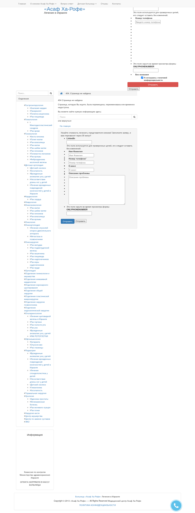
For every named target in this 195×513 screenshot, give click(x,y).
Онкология (30, 222)
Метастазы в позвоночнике (36, 238)
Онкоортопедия (32, 224)
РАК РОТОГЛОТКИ (39, 336)
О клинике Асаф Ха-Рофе (42, 3)
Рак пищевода (37, 116)
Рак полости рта (38, 324)
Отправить (153, 84)
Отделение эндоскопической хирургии (36, 309)
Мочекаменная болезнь (37, 403)
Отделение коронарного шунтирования (36, 286)
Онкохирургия (31, 242)
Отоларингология (33, 313)
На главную (65, 125)
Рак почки (35, 410)
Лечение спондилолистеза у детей (39, 373)
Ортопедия (30, 270)
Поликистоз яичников (40, 153)
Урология (29, 396)
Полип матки (37, 139)
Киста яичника (37, 136)
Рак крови (35, 130)
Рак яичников (37, 150)
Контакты (116, 3)
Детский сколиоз (38, 167)
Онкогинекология (33, 204)
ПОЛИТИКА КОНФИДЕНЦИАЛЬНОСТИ (97, 505)
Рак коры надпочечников (37, 263)
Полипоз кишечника (40, 113)
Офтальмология (33, 338)
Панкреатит (36, 110)
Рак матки (35, 145)
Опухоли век (36, 344)
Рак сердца (36, 199)
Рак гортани (36, 321)
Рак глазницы (37, 347)
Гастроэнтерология (34, 105)
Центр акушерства (33, 415)
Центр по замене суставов (37, 418)
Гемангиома (36, 387)
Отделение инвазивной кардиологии (35, 280)
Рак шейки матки (38, 147)
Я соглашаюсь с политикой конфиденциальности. (155, 79)
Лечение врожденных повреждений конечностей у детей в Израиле (40, 189)
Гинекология (31, 133)
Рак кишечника (37, 253)
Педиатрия (30, 350)
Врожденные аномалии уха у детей (40, 175)
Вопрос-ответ (67, 3)
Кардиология (31, 196)
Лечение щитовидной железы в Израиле (40, 317)
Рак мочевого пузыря (40, 407)
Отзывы (104, 3)
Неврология (30, 202)
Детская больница (86, 3)
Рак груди (35, 267)
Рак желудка (36, 244)
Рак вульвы (36, 156)
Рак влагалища (38, 142)
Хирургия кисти (32, 413)
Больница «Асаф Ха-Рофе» (88, 496)
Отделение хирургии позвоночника (34, 303)
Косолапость (36, 170)
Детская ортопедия (34, 165)
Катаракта (35, 341)
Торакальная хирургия (35, 393)
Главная (22, 3)
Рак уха (34, 327)
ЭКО (27, 421)
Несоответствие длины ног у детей (38, 180)
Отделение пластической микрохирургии (36, 297)
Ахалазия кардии (39, 108)
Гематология (31, 119)
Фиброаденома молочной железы (38, 161)
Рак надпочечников (40, 259)
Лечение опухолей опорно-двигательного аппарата (40, 230)
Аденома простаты (39, 398)
